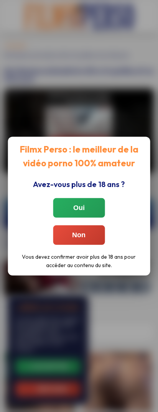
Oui (79, 208)
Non (79, 235)
